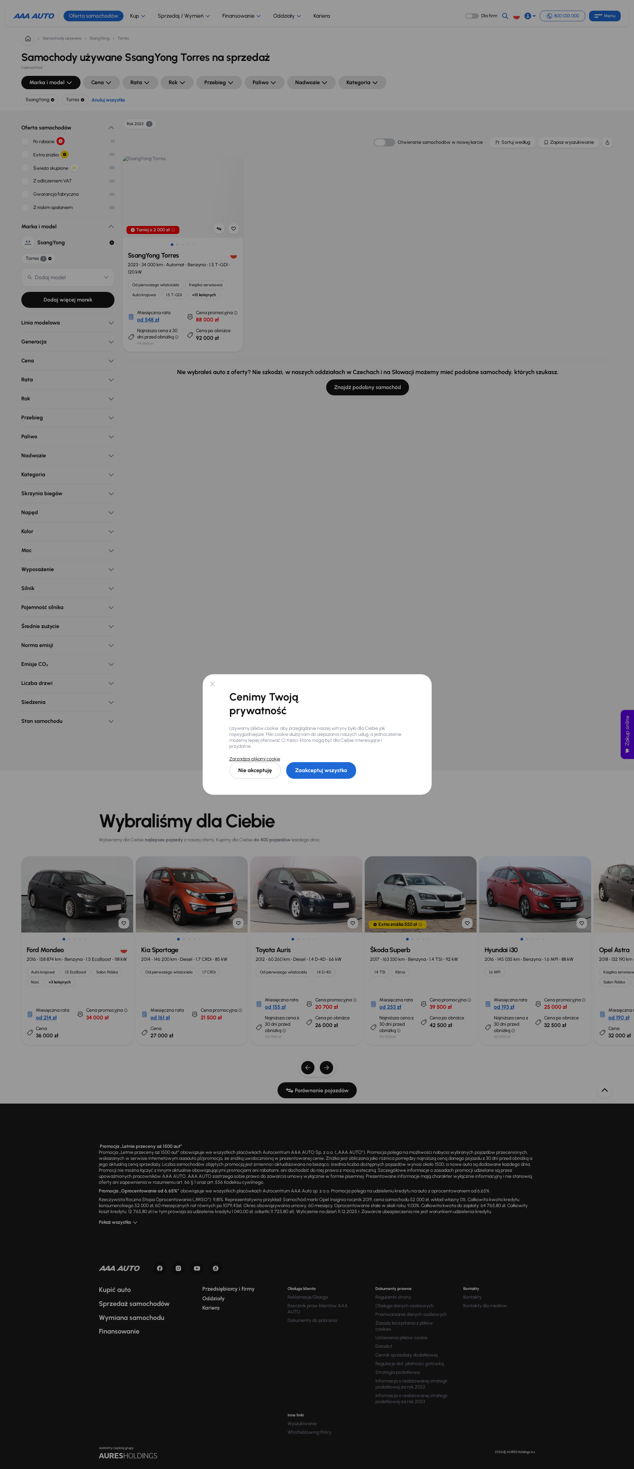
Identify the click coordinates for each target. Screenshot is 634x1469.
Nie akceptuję (255, 770)
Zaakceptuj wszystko (321, 770)
